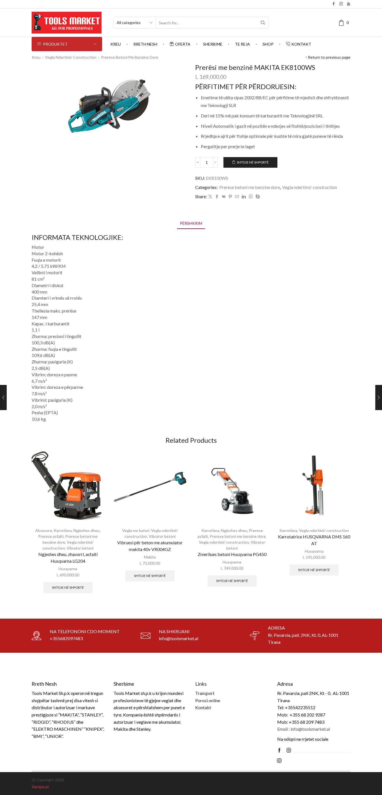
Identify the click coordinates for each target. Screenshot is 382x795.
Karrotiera (63, 530)
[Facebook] (334, 4)
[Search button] (262, 22)
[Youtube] (348, 4)
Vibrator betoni (80, 548)
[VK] (223, 196)
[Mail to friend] (237, 196)
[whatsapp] (250, 196)
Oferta (182, 44)
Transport (204, 693)
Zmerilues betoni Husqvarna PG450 (232, 554)
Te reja (242, 44)
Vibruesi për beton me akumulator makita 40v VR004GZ (150, 546)
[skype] (257, 196)
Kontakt (301, 44)
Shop (268, 44)
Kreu (115, 44)
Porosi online (207, 700)
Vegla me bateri (135, 530)
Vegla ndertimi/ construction (70, 57)
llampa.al (40, 786)
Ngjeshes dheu (86, 530)
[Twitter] (210, 196)
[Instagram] (341, 4)
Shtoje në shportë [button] (68, 587)
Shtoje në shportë (253, 162)
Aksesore (43, 530)
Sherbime (212, 44)
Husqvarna (67, 568)
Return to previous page (329, 57)
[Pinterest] (230, 196)
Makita (150, 557)
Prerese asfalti (50, 536)
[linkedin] (243, 196)
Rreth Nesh (145, 44)
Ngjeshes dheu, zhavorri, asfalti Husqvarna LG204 (68, 558)
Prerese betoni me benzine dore (129, 57)
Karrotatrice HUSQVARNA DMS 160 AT (314, 540)
